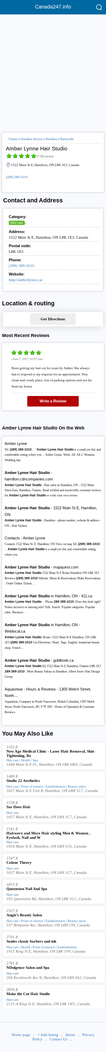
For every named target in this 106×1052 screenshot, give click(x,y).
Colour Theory (19, 862)
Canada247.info (53, 7)
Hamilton (51, 139)
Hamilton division (32, 139)
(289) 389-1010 (17, 177)
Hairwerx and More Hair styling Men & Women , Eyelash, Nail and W (48, 835)
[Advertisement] (53, 71)
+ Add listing (48, 1035)
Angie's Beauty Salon (24, 915)
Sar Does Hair (18, 807)
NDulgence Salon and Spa (27, 967)
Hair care (17, 223)
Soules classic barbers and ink (31, 941)
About (70, 1035)
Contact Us (58, 1039)
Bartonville (67, 139)
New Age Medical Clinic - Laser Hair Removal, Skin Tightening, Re (50, 753)
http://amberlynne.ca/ (26, 280)
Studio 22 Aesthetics (23, 781)
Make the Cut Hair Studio (28, 994)
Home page (21, 1035)
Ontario (13, 139)
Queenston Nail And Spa (26, 889)
